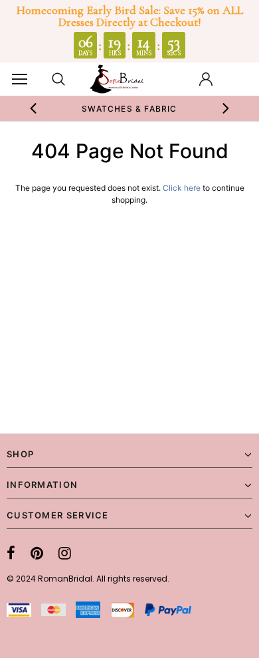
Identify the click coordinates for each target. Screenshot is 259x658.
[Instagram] (64, 553)
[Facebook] (11, 553)
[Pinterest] (37, 553)
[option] (129, 108)
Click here (183, 188)
